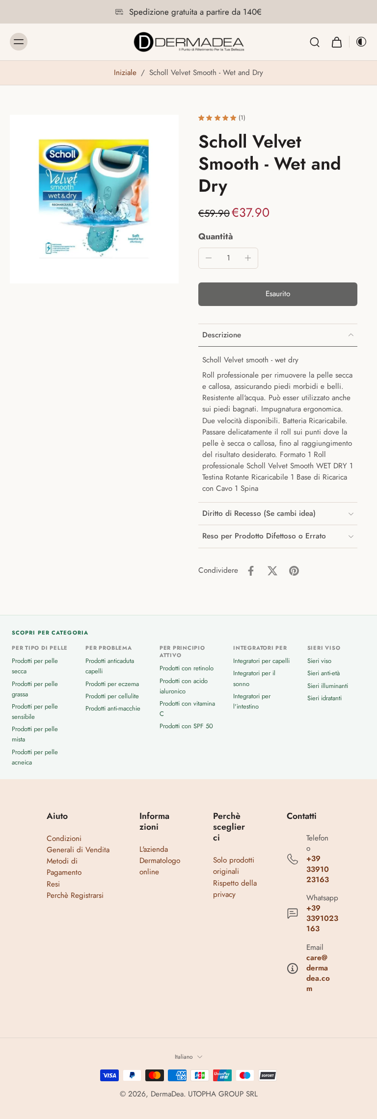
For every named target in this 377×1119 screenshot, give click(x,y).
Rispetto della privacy (235, 889)
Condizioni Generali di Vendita (78, 844)
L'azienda (153, 849)
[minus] (208, 258)
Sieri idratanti (324, 698)
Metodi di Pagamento (64, 867)
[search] (314, 41)
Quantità (215, 236)
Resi (53, 884)
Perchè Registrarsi (75, 895)
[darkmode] (358, 42)
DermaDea (167, 1094)
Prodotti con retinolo (187, 668)
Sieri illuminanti (327, 685)
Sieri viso (319, 660)
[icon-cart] (336, 41)
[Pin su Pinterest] (294, 571)
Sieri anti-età (323, 673)
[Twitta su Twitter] (272, 571)
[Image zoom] (94, 199)
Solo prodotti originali (233, 866)
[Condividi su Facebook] (251, 571)
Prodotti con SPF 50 (186, 726)
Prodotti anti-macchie (112, 708)
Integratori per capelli (261, 660)
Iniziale (126, 72)
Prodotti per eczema (112, 683)
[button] (277, 293)
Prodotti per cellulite (112, 696)
